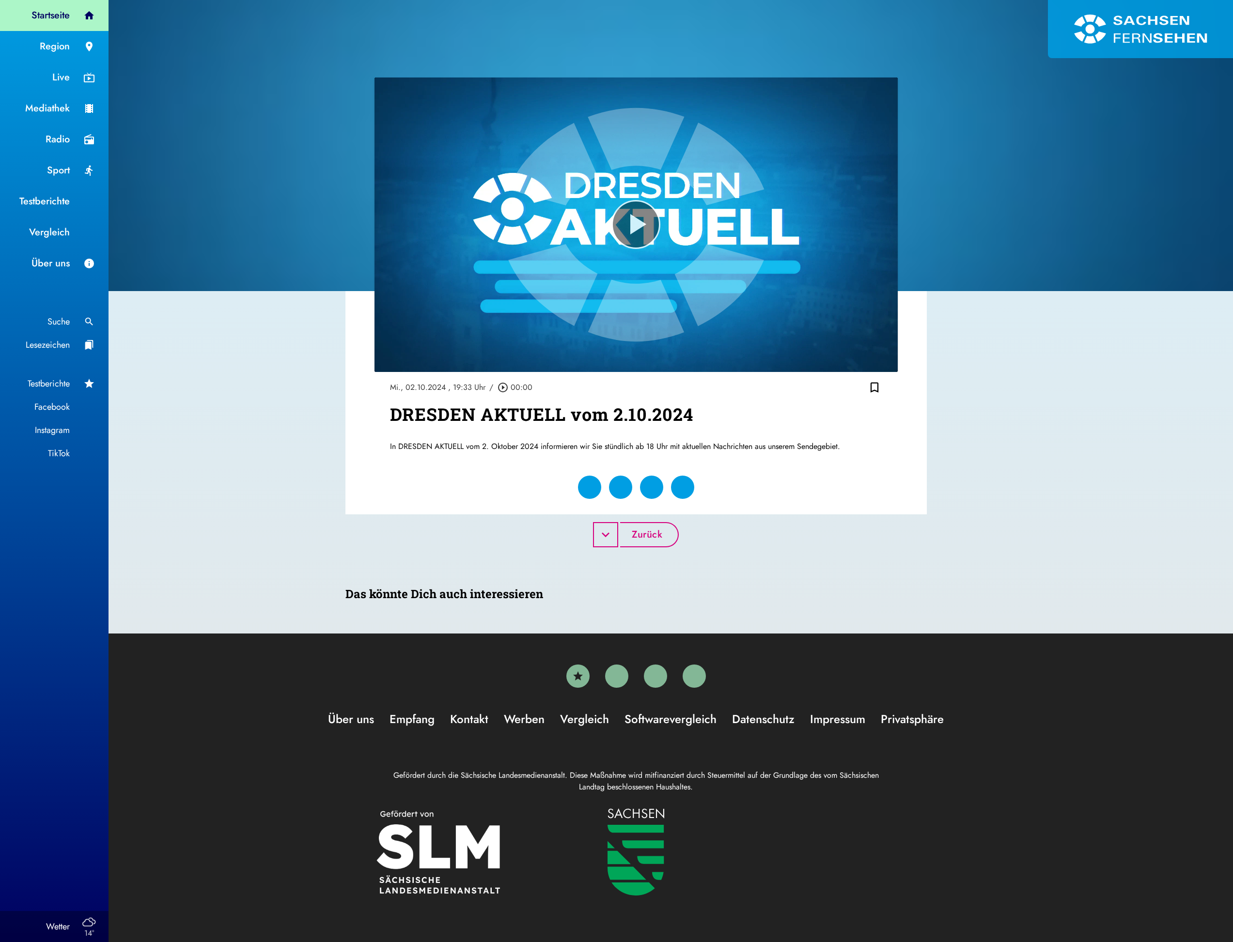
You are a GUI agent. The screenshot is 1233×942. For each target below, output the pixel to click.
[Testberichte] (578, 676)
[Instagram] (655, 676)
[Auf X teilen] (620, 487)
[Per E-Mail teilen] (682, 487)
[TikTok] (694, 676)
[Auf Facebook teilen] (589, 487)
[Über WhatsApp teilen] (651, 487)
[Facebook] (616, 676)
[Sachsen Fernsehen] (1140, 29)
